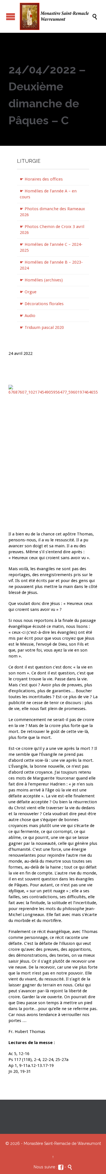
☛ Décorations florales (42, 303)
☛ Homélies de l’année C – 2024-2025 (51, 247)
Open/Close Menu (10, 16)
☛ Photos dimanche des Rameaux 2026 (52, 211)
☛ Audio (27, 315)
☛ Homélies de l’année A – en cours (48, 193)
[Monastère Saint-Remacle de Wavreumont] (56, 16)
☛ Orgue (28, 291)
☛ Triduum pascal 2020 (42, 327)
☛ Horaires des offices (41, 179)
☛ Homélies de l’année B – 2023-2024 (51, 265)
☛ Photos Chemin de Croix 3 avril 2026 (52, 229)
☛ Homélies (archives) (41, 280)
